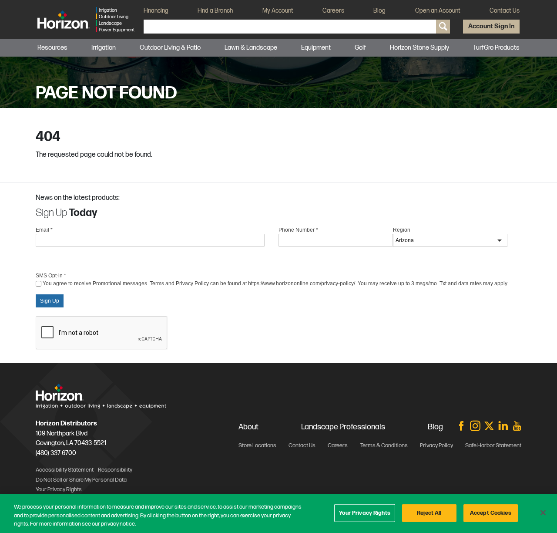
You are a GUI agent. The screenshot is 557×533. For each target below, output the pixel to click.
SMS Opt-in (51, 276)
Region (401, 230)
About (248, 427)
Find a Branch (215, 10)
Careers (333, 10)
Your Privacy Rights (364, 512)
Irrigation (103, 47)
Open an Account (437, 10)
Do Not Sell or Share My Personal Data (81, 479)
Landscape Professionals (343, 427)
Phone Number (298, 230)
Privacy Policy (436, 445)
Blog (379, 10)
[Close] (543, 512)
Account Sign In (491, 26)
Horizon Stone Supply (419, 47)
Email (44, 230)
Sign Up (49, 301)
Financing (156, 10)
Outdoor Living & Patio (170, 47)
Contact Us (505, 10)
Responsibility (115, 469)
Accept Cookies (490, 512)
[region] (278, 513)
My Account (277, 10)
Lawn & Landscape (251, 47)
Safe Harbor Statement (493, 445)
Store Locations (257, 445)
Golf (360, 47)
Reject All (429, 512)
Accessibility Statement (65, 469)
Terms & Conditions (384, 445)
